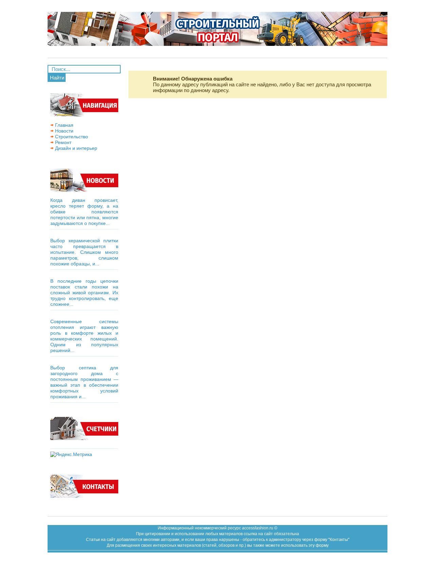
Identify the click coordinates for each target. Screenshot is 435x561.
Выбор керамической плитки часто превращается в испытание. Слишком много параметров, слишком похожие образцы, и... (84, 252)
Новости (63, 131)
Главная (63, 125)
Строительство (71, 136)
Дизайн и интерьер (75, 148)
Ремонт (62, 142)
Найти (57, 78)
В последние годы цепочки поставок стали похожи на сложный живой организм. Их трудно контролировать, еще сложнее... (84, 292)
